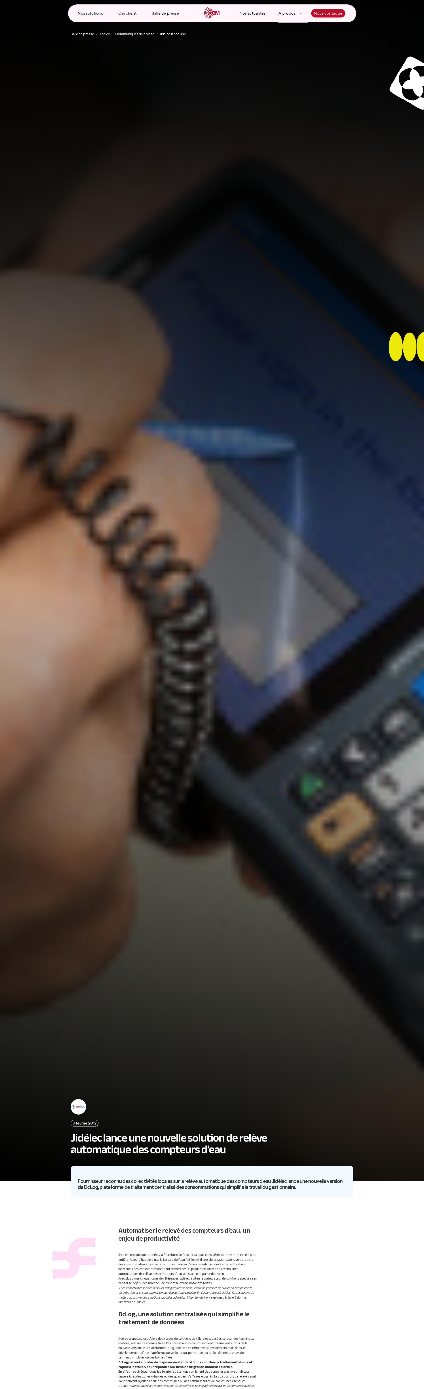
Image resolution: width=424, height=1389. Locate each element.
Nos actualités (252, 13)
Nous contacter (328, 13)
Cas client (127, 13)
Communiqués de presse (134, 34)
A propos (286, 13)
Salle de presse (165, 13)
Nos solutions (90, 13)
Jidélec (104, 34)
